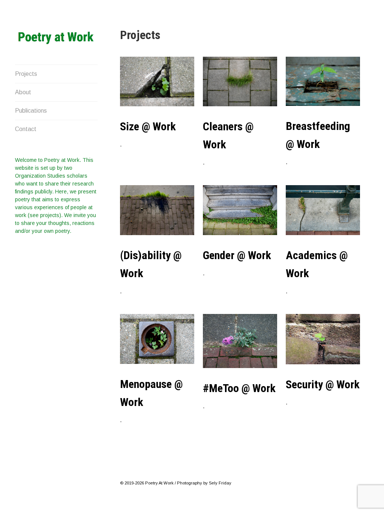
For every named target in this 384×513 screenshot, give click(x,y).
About (23, 92)
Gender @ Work (237, 255)
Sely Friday (220, 483)
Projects (26, 74)
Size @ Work (148, 126)
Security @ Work (323, 384)
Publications (31, 110)
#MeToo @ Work (239, 388)
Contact (25, 129)
